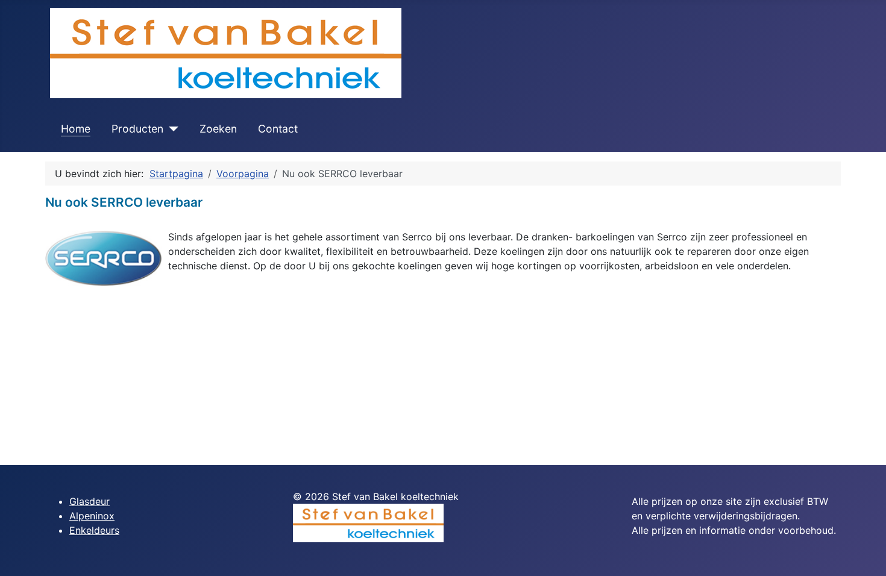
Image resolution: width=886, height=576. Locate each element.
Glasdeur (89, 501)
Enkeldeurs (94, 530)
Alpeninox (92, 516)
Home (75, 128)
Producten (137, 128)
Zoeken (218, 128)
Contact (278, 128)
